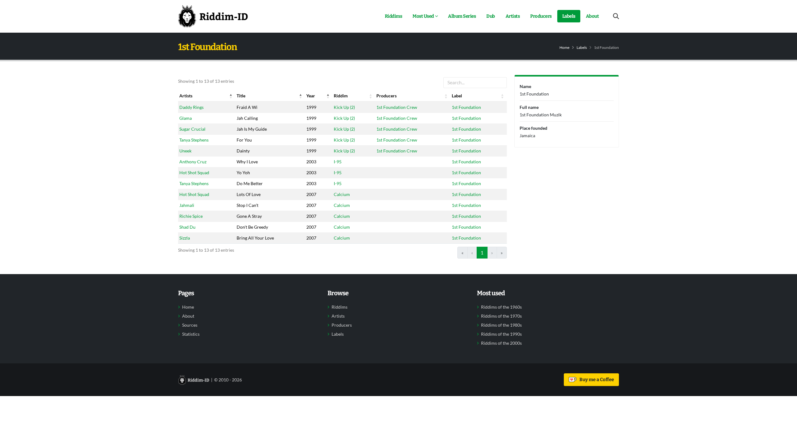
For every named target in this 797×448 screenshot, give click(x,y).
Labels (568, 16)
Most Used (423, 16)
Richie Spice (191, 216)
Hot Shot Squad (194, 172)
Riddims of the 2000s (501, 343)
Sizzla (184, 237)
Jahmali (186, 205)
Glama (185, 118)
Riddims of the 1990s (501, 334)
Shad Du (187, 227)
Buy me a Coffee (596, 379)
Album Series (462, 16)
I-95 (338, 161)
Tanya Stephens (194, 139)
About (592, 16)
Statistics (191, 334)
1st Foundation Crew (396, 107)
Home (564, 47)
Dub (490, 16)
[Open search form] (616, 16)
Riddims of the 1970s (501, 316)
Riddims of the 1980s (501, 325)
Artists (513, 16)
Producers (541, 16)
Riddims (393, 16)
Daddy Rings (191, 107)
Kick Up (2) (344, 107)
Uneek (185, 150)
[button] (231, 96)
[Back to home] (213, 16)
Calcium (342, 194)
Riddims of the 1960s (501, 307)
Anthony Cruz (192, 161)
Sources (189, 325)
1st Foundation (466, 107)
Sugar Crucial (192, 129)
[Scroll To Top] (786, 441)
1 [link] (482, 252)
